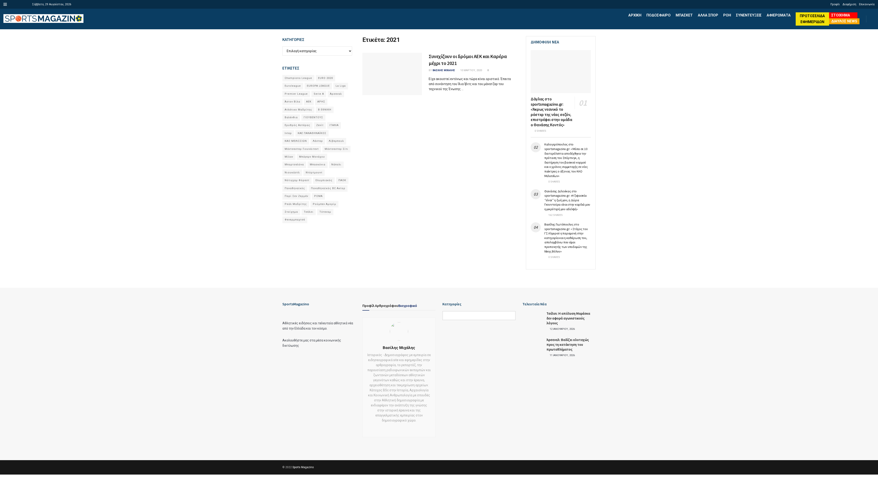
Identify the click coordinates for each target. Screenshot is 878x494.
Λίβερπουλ (336, 141)
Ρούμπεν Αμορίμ (324, 204)
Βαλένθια (291, 117)
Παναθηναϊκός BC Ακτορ (328, 188)
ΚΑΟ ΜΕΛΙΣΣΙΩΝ (296, 141)
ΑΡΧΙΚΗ (634, 15)
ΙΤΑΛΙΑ (334, 125)
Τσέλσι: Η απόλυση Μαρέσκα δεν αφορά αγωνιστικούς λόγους (568, 318)
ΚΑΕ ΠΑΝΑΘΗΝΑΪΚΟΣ (312, 133)
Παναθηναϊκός (295, 188)
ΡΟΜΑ (318, 196)
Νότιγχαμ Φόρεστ (297, 180)
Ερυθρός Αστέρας (297, 125)
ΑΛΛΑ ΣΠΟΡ (708, 15)
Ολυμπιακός (323, 180)
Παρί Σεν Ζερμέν (296, 196)
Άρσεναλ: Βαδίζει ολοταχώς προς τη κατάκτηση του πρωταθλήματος (567, 345)
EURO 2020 (325, 78)
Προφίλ (835, 4)
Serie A (319, 93)
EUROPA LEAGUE (318, 85)
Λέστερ (318, 141)
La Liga (341, 85)
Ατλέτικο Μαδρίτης (298, 109)
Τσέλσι (308, 211)
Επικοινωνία (867, 4)
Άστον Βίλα (292, 101)
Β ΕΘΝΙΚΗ (324, 109)
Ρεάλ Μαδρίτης (296, 204)
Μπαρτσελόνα (294, 164)
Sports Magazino (303, 467)
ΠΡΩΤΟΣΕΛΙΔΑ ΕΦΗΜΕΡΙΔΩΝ (812, 19)
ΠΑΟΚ (342, 180)
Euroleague (293, 85)
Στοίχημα (291, 211)
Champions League (298, 78)
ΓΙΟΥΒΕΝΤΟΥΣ (313, 117)
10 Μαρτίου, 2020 (471, 70)
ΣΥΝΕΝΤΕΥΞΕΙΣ (749, 15)
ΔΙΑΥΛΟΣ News (844, 21)
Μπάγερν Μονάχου (312, 156)
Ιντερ (288, 133)
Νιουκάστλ (292, 172)
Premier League (296, 93)
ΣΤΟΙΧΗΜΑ (840, 15)
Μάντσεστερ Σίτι (336, 149)
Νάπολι (336, 164)
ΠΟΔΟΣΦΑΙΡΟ (658, 15)
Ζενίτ (320, 125)
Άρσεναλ (336, 93)
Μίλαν (289, 156)
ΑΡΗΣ (321, 101)
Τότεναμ (325, 211)
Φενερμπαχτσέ (295, 219)
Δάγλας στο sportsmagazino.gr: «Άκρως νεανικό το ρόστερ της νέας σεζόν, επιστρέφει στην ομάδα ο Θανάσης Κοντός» (551, 111)
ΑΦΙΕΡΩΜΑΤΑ (779, 15)
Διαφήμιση (849, 4)
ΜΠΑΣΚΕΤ (684, 15)
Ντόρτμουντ (314, 172)
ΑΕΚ (308, 101)
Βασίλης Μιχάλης (444, 70)
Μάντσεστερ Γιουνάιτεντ (302, 149)
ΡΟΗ (727, 15)
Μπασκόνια (317, 164)
